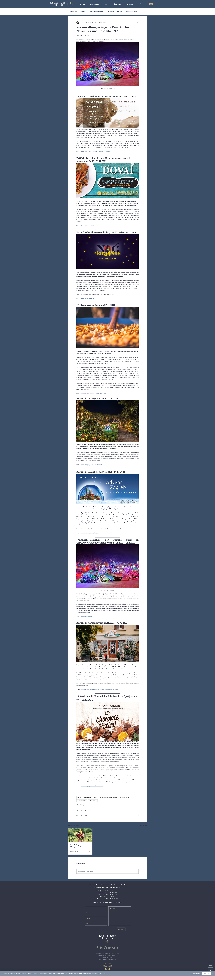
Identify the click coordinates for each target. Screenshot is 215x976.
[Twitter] (109, 947)
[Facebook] (97, 947)
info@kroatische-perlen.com (107, 891)
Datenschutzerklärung (100, 973)
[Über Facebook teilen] (77, 810)
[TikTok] (117, 947)
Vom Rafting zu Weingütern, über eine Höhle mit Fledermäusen (79, 846)
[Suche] (141, 4)
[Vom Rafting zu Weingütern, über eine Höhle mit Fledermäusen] (80, 835)
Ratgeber (111, 11)
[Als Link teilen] (89, 810)
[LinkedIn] (101, 947)
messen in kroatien (82, 801)
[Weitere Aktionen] (138, 23)
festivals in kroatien (124, 797)
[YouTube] (113, 947)
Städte (82, 11)
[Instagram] (105, 947)
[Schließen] (213, 973)
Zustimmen (207, 973)
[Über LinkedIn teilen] (85, 810)
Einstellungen (196, 973)
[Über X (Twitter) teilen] (81, 810)
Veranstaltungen (131, 11)
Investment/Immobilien (96, 11)
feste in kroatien (92, 801)
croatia (79, 797)
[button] (145, 11)
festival (95, 797)
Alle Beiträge (72, 11)
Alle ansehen (143, 825)
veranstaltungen (87, 797)
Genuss (119, 11)
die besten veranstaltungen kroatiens (108, 797)
